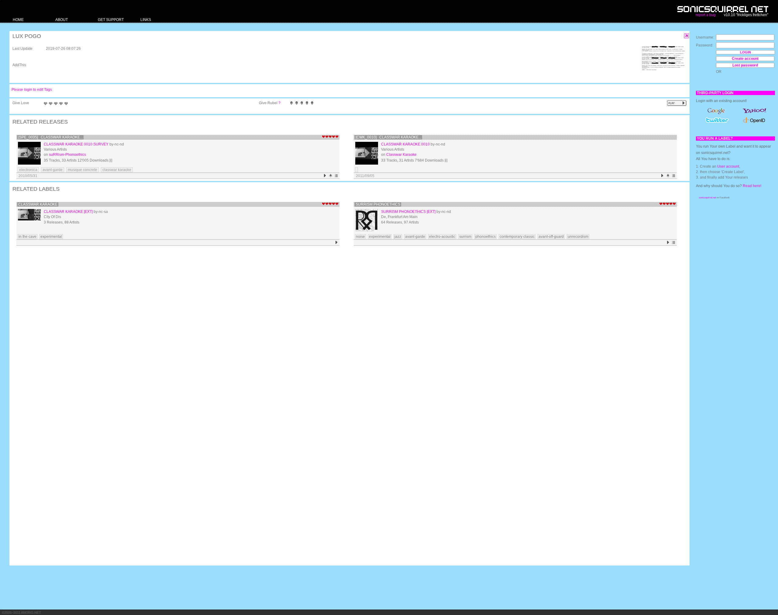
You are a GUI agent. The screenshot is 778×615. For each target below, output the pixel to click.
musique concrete (82, 170)
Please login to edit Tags (32, 89)
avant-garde (53, 170)
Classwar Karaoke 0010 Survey (76, 144)
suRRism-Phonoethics (67, 154)
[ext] (88, 212)
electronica (28, 170)
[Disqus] (346, 327)
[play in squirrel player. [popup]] (677, 103)
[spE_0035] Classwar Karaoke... (50, 137)
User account (728, 166)
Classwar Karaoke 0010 (405, 144)
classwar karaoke (116, 170)
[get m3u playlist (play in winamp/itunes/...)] (336, 176)
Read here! (752, 186)
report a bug (706, 15)
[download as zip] (331, 176)
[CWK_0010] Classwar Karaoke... (388, 137)
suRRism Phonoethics (378, 204)
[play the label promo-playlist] (668, 242)
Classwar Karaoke (401, 154)
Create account (745, 58)
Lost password (745, 65)
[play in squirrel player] (29, 153)
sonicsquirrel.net (707, 197)
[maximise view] (687, 36)
